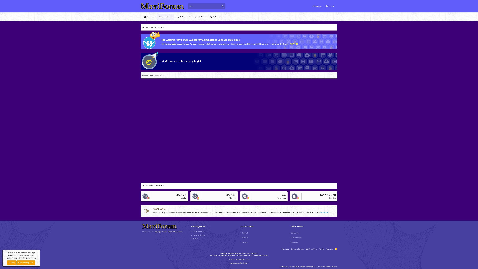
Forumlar (166, 17)
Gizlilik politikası (199, 232)
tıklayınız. (324, 212)
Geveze (244, 242)
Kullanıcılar (217, 17)
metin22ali (328, 195)
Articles (200, 17)
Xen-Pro (259, 255)
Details (265, 255)
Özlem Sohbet (296, 238)
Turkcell (245, 233)
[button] (172, 17)
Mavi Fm (245, 238)
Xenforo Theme (239, 263)
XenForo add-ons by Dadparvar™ (238, 255)
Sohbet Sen (295, 233)
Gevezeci (294, 242)
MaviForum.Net (147, 232)
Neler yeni (184, 17)
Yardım (195, 239)
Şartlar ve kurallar (199, 235)
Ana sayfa (150, 17)
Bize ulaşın (285, 249)
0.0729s (317, 266)
